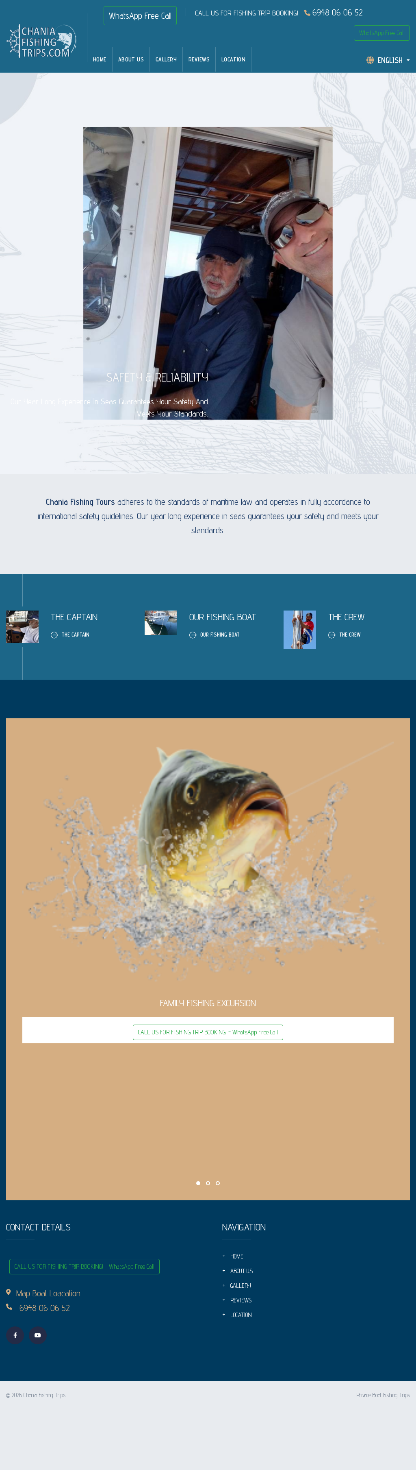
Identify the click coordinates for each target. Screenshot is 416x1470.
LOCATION (233, 59)
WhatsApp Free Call (140, 15)
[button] (198, 1183)
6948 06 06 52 (337, 12)
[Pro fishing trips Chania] (46, 39)
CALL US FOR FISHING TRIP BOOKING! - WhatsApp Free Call (208, 1032)
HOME (99, 59)
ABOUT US (131, 59)
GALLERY (166, 59)
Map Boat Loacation (48, 1293)
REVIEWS (199, 59)
